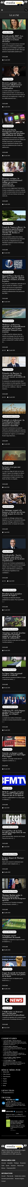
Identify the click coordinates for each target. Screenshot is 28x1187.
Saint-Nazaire (6, 1076)
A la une (5, 32)
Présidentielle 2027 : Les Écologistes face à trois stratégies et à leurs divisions (12, 39)
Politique (10, 32)
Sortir (2, 1165)
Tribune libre (20, 1165)
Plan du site (10, 1176)
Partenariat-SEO (11, 1168)
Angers (5, 1078)
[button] (2, 10)
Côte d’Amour (6, 1074)
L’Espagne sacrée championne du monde (11, 936)
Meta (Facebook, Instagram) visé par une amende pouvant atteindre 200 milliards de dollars (13, 132)
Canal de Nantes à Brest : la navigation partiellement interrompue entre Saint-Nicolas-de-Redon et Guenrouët (13, 231)
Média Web (6, 1072)
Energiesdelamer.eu (8, 1092)
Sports (14, 590)
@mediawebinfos (19, 1111)
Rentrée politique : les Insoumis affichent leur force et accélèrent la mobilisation (12, 85)
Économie (10, 321)
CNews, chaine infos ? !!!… (10, 1058)
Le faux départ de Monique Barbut (13, 859)
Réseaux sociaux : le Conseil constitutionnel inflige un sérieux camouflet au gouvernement (12, 182)
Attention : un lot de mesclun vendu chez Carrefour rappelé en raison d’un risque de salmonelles (13, 635)
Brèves (10, 590)
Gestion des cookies (20, 1176)
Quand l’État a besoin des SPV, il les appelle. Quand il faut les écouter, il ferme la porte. (13, 278)
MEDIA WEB (9, 1111)
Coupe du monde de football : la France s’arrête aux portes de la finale (14, 974)
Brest (4, 1085)
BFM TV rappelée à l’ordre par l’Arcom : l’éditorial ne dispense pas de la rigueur (13, 793)
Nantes (5, 1081)
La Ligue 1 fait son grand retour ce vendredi (12, 674)
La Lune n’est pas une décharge (11, 468)
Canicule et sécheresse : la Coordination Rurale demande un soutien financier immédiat (13, 423)
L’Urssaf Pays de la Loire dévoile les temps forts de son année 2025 (14, 832)
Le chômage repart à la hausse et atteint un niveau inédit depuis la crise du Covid (13, 513)
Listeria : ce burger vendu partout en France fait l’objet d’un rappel (13, 755)
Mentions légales (19, 1178)
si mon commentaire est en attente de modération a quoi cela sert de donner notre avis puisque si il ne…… (14, 1049)
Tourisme (10, 223)
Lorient (5, 1083)
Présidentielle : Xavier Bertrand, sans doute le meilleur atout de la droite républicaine (13, 558)
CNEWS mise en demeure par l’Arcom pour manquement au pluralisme (13, 1013)
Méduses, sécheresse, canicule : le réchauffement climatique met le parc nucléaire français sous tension (13, 328)
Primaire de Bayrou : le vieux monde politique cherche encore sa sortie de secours (13, 376)
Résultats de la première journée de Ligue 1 (12, 594)
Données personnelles (7, 1178)
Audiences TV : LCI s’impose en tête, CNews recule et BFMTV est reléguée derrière (13, 713)
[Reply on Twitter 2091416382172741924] (7, 1133)
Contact (3, 1181)
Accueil (3, 1176)
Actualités (10, 126)
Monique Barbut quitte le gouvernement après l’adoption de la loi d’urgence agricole (14, 897)
